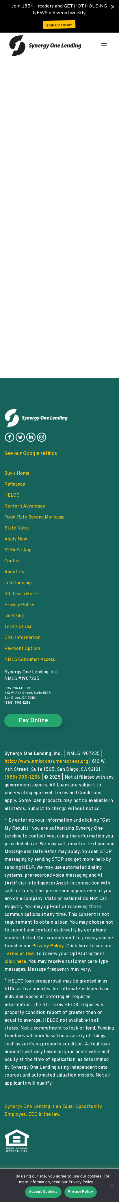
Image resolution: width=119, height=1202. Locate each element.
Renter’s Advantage (24, 506)
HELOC (11, 495)
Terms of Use (18, 627)
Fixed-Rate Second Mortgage (34, 517)
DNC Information (22, 638)
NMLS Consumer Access (29, 660)
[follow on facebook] (9, 441)
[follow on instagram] (41, 441)
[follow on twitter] (20, 441)
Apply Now (15, 539)
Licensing (14, 616)
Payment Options (22, 649)
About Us (14, 572)
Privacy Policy (19, 605)
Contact (12, 561)
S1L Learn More (20, 594)
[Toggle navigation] (104, 45)
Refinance (14, 484)
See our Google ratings (30, 453)
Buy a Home (16, 473)
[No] (112, 1185)
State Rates (16, 528)
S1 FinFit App (17, 550)
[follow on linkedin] (31, 441)
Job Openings (18, 583)
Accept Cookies (43, 1192)
